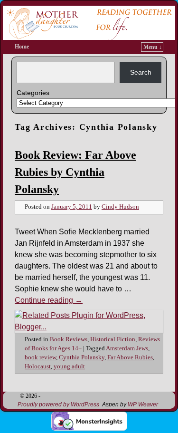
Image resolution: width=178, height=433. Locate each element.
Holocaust (38, 366)
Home (22, 46)
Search (140, 72)
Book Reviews (68, 339)
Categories (33, 92)
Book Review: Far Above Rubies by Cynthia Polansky (75, 172)
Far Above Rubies (130, 357)
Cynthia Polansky (81, 357)
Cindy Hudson (120, 206)
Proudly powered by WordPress (58, 404)
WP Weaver (143, 404)
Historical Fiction (112, 339)
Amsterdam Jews (127, 348)
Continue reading (49, 300)
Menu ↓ (152, 47)
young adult (69, 366)
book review (40, 357)
